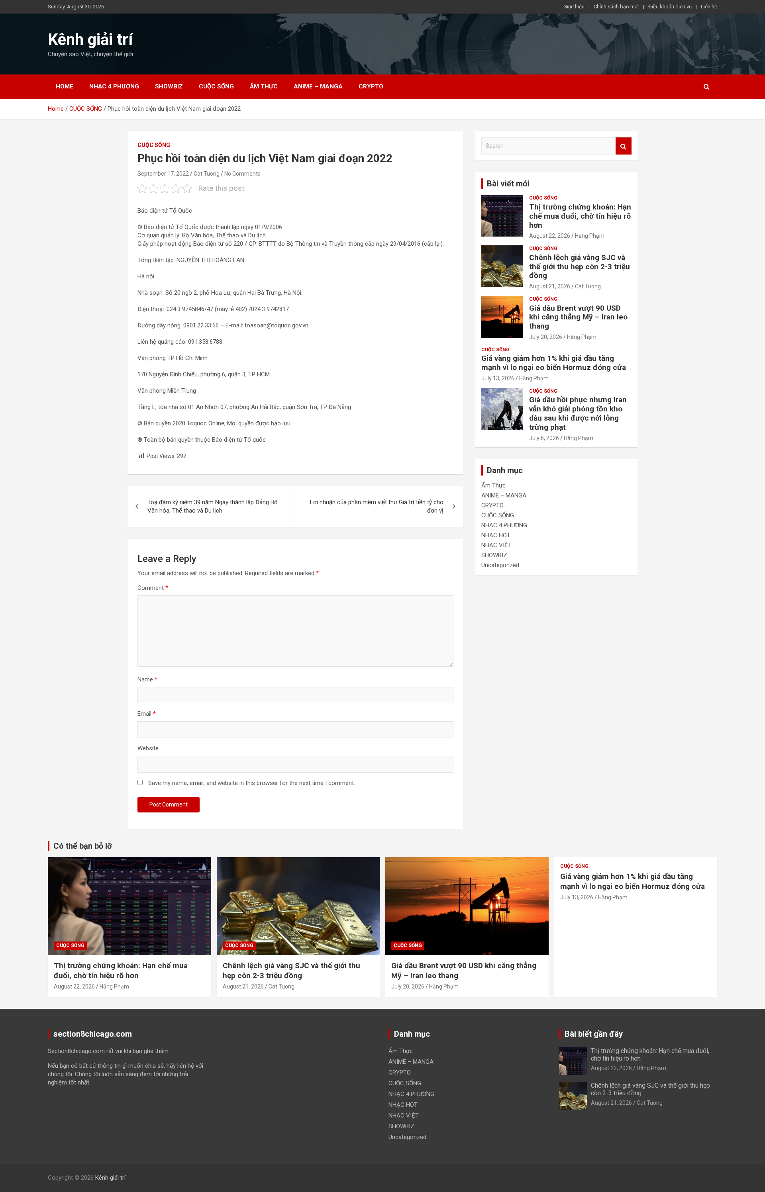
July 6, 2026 (544, 438)
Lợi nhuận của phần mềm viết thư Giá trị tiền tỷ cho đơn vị (376, 506)
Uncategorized (500, 565)
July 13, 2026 (497, 378)
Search (624, 146)
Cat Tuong (207, 173)
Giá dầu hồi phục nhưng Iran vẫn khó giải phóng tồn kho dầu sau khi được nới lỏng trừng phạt (578, 413)
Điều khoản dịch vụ (670, 7)
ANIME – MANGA (318, 86)
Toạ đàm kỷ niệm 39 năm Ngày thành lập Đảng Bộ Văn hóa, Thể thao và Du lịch (212, 506)
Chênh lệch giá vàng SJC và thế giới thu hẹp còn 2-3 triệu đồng (579, 266)
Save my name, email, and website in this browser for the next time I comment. (251, 783)
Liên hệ (709, 7)
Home (64, 86)
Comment (152, 587)
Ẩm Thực (264, 86)
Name (147, 679)
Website (148, 748)
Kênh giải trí (90, 39)
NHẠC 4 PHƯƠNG (114, 86)
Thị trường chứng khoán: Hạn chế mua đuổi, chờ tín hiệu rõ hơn (580, 216)
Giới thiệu (574, 7)
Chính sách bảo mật (616, 7)
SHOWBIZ (169, 86)
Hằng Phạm (589, 236)
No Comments (242, 173)
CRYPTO (371, 86)
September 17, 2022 (163, 173)
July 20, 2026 (545, 337)
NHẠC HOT (495, 535)
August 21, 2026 (549, 286)
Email (146, 713)
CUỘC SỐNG (216, 86)
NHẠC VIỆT (496, 545)
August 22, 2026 (549, 236)
